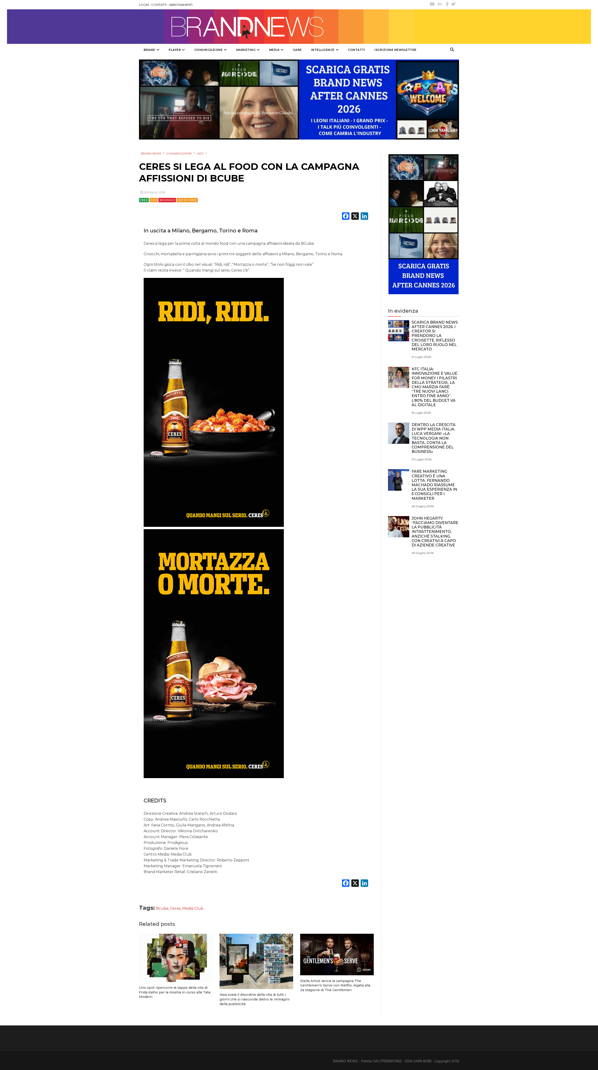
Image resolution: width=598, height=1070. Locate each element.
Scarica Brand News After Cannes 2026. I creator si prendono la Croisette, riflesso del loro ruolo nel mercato (435, 335)
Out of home (187, 200)
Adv (154, 200)
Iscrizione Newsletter (395, 50)
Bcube (162, 908)
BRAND (149, 50)
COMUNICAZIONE (208, 50)
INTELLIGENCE (323, 50)
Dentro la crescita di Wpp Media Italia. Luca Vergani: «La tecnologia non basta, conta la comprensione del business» (434, 438)
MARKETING (246, 50)
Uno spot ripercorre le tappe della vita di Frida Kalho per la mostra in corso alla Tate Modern (175, 992)
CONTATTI (159, 5)
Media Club (192, 908)
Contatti (356, 50)
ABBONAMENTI (180, 5)
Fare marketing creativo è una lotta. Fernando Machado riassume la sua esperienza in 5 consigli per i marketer (434, 484)
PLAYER (175, 50)
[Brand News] (276, 26)
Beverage (167, 200)
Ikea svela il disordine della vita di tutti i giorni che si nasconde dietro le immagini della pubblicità (254, 999)
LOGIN (144, 5)
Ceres (175, 908)
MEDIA (274, 50)
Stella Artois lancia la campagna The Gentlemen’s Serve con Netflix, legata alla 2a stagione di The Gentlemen (335, 985)
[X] (355, 216)
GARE (297, 50)
